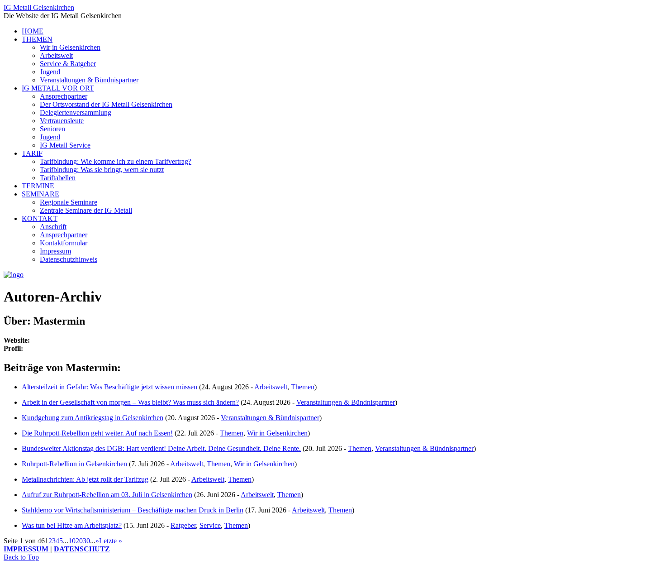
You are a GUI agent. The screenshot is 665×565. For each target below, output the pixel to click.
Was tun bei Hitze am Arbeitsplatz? (72, 525)
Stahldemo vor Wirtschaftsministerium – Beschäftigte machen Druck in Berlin (132, 510)
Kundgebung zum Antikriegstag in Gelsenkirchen (92, 417)
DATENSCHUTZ (82, 549)
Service (210, 525)
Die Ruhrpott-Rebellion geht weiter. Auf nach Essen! (97, 433)
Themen (302, 387)
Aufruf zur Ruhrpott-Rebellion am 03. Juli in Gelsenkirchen (107, 494)
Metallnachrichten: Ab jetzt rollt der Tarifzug (85, 479)
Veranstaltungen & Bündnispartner (345, 402)
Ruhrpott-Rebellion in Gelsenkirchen (74, 464)
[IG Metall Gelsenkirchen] (14, 274)
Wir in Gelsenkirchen (277, 433)
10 (72, 541)
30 (86, 541)
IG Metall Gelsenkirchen (39, 7)
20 (79, 541)
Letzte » (110, 541)
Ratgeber (183, 525)
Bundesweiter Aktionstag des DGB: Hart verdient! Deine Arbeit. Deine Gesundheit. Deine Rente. (161, 448)
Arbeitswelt (270, 387)
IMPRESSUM (27, 549)
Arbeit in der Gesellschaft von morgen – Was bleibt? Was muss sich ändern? (130, 402)
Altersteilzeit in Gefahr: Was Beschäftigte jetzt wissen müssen (109, 387)
